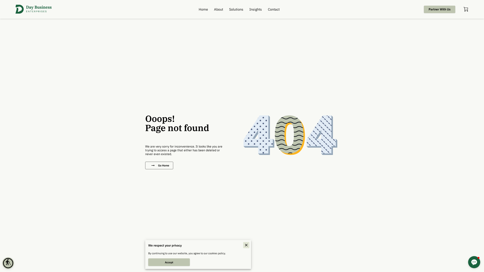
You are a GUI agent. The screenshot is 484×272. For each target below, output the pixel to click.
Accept (169, 262)
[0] (466, 9)
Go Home (163, 165)
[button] (8, 263)
